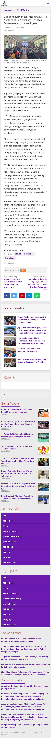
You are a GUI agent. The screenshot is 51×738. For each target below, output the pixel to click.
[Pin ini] (22, 295)
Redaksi (4, 734)
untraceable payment (11, 694)
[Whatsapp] (37, 295)
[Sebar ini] (7, 295)
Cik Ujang (7, 557)
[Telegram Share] (29, 295)
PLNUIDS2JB (8, 547)
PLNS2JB (6, 552)
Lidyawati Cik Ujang (12, 536)
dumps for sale (8, 724)
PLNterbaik (8, 521)
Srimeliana (9, 258)
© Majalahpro (6, 732)
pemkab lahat (9, 542)
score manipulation (10, 704)
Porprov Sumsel (10, 531)
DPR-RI (18, 254)
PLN (5, 515)
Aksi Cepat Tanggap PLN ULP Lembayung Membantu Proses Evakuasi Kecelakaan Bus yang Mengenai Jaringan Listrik (24, 696)
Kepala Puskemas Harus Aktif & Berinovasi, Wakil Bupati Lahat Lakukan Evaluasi (31, 319)
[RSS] (23, 270)
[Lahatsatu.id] (4, 3)
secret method (8, 686)
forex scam (6, 714)
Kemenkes (29, 254)
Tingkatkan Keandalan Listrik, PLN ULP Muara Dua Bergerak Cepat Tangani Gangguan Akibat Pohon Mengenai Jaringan (23, 649)
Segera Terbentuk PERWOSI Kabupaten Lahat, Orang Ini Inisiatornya (13, 281)
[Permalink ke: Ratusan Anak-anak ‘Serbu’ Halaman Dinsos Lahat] (10, 352)
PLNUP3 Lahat (9, 562)
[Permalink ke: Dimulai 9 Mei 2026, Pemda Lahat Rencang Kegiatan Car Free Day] (10, 362)
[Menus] (48, 2)
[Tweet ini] (14, 295)
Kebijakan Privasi (20, 732)
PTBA (5, 526)
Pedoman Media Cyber (38, 732)
